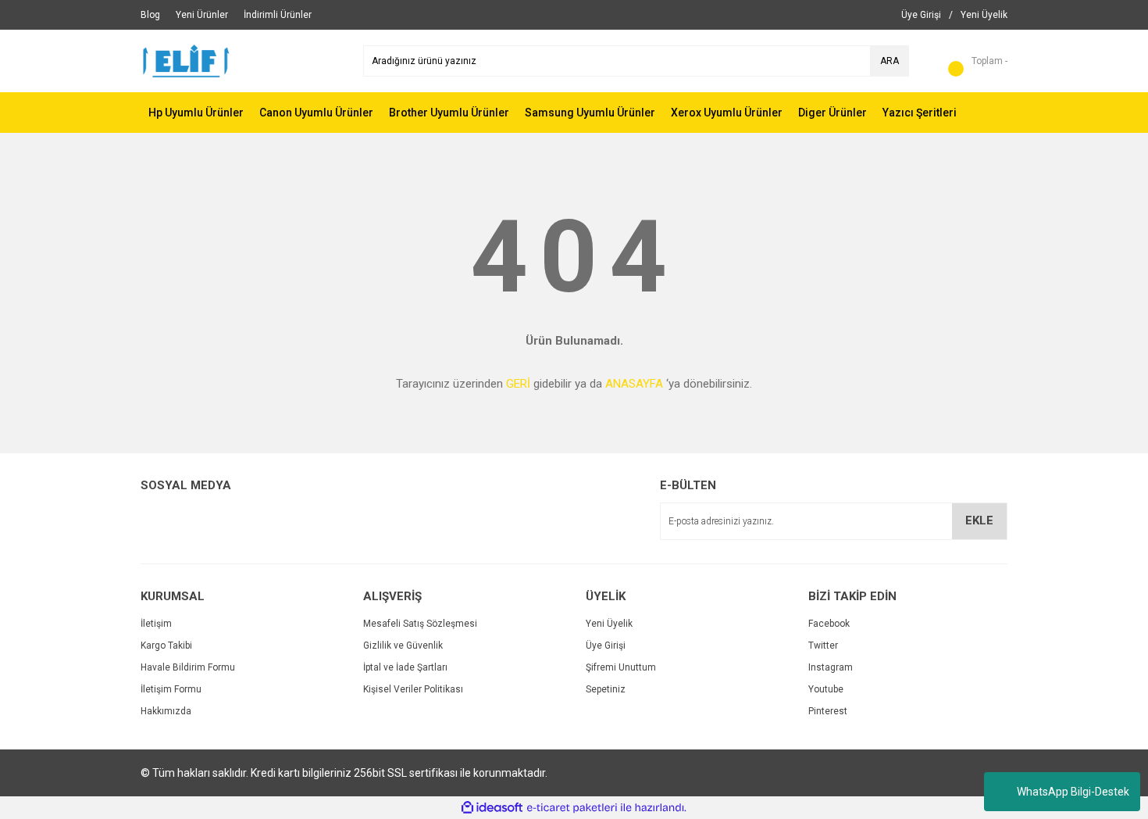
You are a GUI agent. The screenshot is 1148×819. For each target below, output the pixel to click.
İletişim (156, 623)
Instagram (830, 667)
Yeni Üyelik (609, 623)
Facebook (829, 623)
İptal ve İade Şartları (405, 667)
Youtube (825, 689)
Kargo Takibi (166, 645)
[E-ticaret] (572, 808)
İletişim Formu (171, 689)
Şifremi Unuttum (621, 667)
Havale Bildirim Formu (188, 667)
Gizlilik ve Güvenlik (403, 645)
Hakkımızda (166, 711)
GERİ (518, 384)
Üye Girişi (606, 645)
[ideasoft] (492, 807)
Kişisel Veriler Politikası (413, 689)
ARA (889, 60)
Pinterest (827, 711)
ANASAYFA (634, 384)
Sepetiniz (606, 689)
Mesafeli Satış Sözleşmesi (420, 623)
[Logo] (186, 60)
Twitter (823, 645)
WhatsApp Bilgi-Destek (1073, 791)
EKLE (979, 520)
